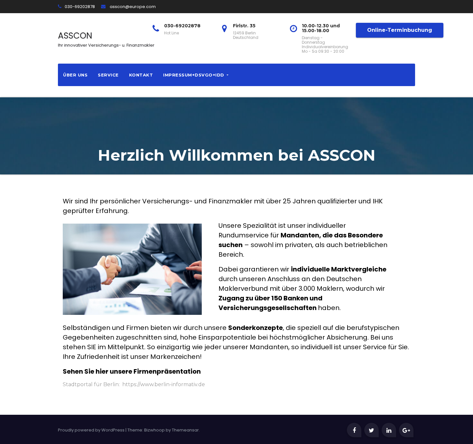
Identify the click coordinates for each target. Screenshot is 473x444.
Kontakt (141, 74)
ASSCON (106, 40)
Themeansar (185, 430)
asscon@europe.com (132, 7)
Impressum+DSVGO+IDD (194, 74)
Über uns (75, 74)
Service (108, 74)
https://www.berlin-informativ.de (163, 384)
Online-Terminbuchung (399, 30)
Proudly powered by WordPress (91, 430)
